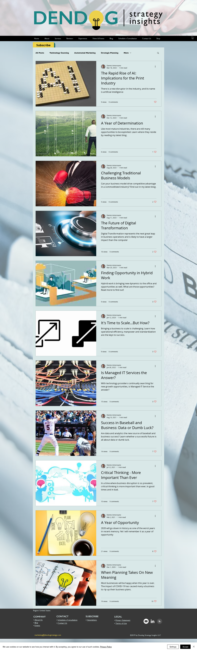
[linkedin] (152, 621)
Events (37, 625)
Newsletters (92, 620)
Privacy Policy (106, 646)
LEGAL (118, 616)
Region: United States (42, 610)
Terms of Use (121, 623)
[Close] (193, 647)
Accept (185, 646)
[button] (192, 37)
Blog (36, 623)
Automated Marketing (85, 53)
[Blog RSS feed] (159, 621)
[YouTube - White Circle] (146, 621)
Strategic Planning (109, 53)
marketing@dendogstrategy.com (48, 635)
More (126, 53)
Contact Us (62, 623)
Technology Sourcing (59, 53)
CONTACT (62, 616)
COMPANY (39, 616)
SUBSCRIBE (92, 616)
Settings (173, 646)
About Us (39, 620)
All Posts (40, 53)
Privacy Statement (123, 620)
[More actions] (156, 66)
